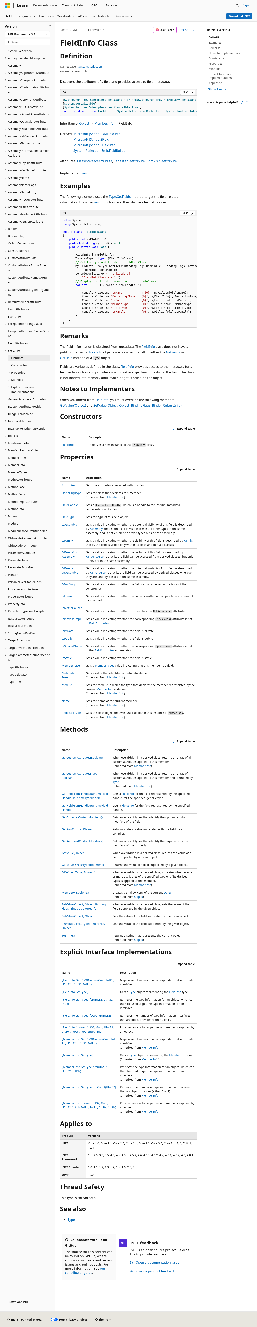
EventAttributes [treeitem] (18, 309)
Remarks (214, 48)
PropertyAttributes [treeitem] (20, 596)
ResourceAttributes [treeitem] (21, 618)
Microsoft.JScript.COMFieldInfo (96, 134)
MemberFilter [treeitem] (17, 458)
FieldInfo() (68, 445)
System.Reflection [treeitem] (20, 51)
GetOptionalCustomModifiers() (82, 817)
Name (66, 701)
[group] (128, 106)
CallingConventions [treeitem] (21, 243)
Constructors (217, 58)
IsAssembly (69, 524)
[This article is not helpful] (246, 102)
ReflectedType (71, 713)
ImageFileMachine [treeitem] (20, 414)
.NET (76, 30)
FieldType (68, 517)
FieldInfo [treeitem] (17, 358)
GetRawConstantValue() (77, 829)
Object (84, 123)
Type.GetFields (120, 196)
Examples (215, 42)
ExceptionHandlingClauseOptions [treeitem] (29, 333)
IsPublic (67, 638)
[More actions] (193, 30)
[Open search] (237, 5)
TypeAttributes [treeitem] (18, 667)
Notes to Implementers (224, 53)
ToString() (68, 935)
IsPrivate (67, 631)
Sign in (247, 5)
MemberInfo (104, 123)
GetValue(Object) (73, 405)
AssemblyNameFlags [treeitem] (22, 185)
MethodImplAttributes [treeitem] (23, 502)
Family (188, 540)
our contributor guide (85, 1270)
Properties (215, 63)
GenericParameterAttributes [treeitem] (27, 399)
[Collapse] (49, 26)
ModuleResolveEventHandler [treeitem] (27, 531)
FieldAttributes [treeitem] (18, 343)
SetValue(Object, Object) (78, 916)
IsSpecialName (72, 646)
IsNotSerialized (72, 608)
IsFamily (67, 540)
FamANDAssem (96, 556)
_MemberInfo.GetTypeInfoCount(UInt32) (89, 1087)
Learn (64, 30)
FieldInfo (100, 202)
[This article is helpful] (242, 102)
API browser (93, 30)
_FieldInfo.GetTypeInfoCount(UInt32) (86, 1015)
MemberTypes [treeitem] (17, 472)
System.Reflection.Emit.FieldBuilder (100, 150)
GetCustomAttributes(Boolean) (82, 757)
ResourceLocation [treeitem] (20, 626)
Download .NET (239, 16)
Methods (214, 69)
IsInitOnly (68, 584)
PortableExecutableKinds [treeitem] (25, 582)
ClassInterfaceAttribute (94, 161)
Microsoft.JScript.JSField (91, 139)
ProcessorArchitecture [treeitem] (23, 589)
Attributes (68, 485)
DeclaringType (71, 493)
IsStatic (67, 658)
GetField (66, 358)
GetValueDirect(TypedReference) (83, 865)
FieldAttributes (99, 623)
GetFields (173, 352)
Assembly (96, 529)
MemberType (71, 665)
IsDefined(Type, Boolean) (78, 872)
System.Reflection (90, 66)
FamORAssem (99, 572)
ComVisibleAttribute (161, 161)
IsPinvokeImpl (71, 619)
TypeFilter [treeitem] (14, 682)
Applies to (215, 83)
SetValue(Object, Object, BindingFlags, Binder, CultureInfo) (137, 405)
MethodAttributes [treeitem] (20, 479)
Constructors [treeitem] (20, 365)
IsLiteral (67, 596)
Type (116, 782)
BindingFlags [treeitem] (17, 236)
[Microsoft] (7, 5)
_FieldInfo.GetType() (75, 992)
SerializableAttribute (129, 161)
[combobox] (27, 34)
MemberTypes (104, 665)
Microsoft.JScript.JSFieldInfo (94, 145)
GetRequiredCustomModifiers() (82, 841)
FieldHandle (70, 505)
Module (67, 685)
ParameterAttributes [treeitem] (22, 553)
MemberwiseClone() (75, 892)
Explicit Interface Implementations (220, 76)
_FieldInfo (87, 173)
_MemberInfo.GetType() (77, 1055)
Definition (215, 37)
